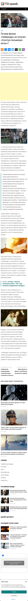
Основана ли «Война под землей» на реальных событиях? (18, 527)
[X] (16, 49)
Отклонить (14, 595)
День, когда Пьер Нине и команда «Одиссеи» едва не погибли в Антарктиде (17, 545)
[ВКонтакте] (9, 49)
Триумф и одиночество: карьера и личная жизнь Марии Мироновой (18, 507)
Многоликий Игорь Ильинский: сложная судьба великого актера (18, 491)
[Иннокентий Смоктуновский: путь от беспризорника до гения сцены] (5, 498)
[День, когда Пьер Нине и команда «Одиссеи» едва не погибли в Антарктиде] (5, 544)
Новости (3, 477)
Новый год (4, 480)
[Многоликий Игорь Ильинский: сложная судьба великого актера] (5, 491)
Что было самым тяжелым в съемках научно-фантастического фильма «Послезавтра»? (14, 453)
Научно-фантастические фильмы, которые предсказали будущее (13, 403)
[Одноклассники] (2, 49)
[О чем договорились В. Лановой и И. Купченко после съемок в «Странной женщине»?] (5, 535)
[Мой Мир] (5, 49)
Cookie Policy (13, 599)
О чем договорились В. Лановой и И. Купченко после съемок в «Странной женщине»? (18, 536)
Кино (2, 30)
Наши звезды (5, 475)
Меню (4, 9)
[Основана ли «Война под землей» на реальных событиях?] (5, 527)
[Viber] (23, 49)
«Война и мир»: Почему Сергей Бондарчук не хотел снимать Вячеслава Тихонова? (13, 428)
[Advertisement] (14, 86)
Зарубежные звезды (7, 464)
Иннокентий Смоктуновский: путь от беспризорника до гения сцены (18, 500)
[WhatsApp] (19, 49)
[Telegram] (12, 49)
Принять (14, 592)
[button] (26, 581)
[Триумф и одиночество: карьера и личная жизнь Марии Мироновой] (5, 507)
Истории (3, 467)
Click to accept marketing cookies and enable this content (14, 563)
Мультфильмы (5, 472)
